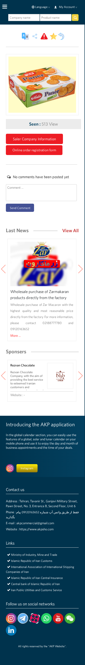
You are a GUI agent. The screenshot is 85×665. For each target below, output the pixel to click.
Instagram (27, 468)
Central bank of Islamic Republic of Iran (35, 584)
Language (41, 7)
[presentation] (80, 269)
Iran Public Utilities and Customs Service (36, 590)
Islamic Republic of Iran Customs (31, 561)
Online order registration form (34, 150)
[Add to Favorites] (53, 36)
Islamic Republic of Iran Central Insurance (37, 578)
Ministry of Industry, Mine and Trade (34, 555)
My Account (67, 7)
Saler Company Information (34, 139)
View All (70, 230)
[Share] (34, 36)
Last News (17, 230)
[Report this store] (44, 36)
